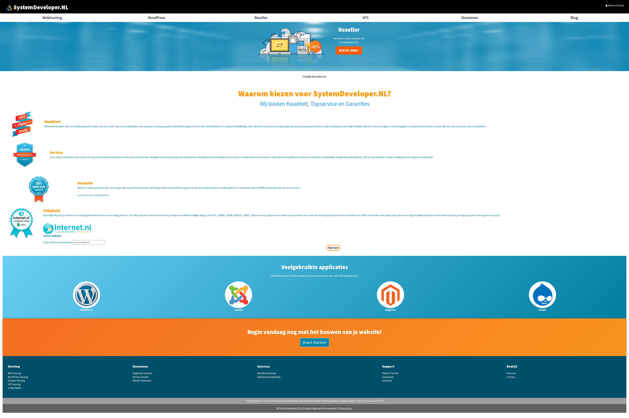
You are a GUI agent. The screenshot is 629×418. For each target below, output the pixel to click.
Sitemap (307, 408)
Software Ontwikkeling (268, 377)
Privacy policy (345, 408)
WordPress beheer (266, 373)
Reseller (261, 17)
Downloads (388, 377)
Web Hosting (14, 373)
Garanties (387, 380)
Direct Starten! (314, 342)
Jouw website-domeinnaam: (57, 242)
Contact (511, 377)
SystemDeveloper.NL (40, 7)
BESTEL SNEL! (349, 47)
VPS (365, 17)
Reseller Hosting (16, 380)
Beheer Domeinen (142, 380)
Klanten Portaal (615, 5)
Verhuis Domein (141, 377)
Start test (333, 247)
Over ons (511, 373)
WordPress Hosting (18, 377)
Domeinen (469, 17)
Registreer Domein (142, 373)
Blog (574, 17)
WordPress (156, 17)
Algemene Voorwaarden (325, 408)
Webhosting (52, 17)
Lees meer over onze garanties (93, 195)
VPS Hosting (14, 384)
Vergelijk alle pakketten (314, 76)
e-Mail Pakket (14, 388)
